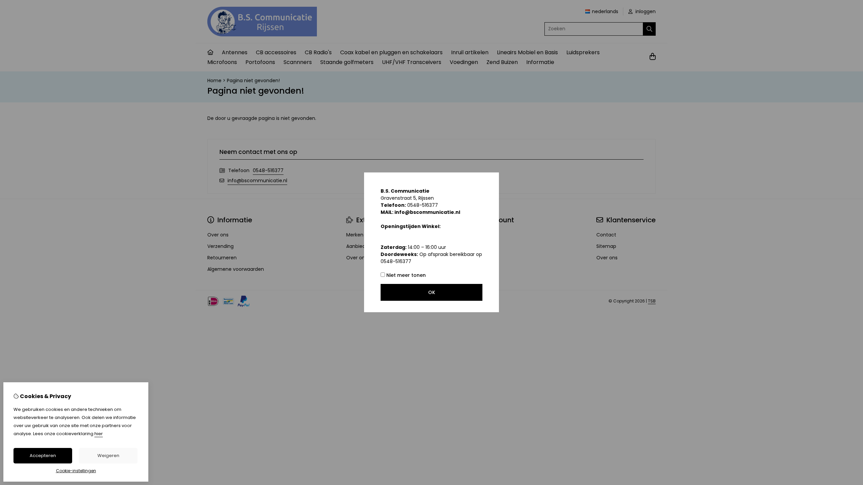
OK (431, 292)
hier (98, 433)
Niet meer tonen (405, 275)
